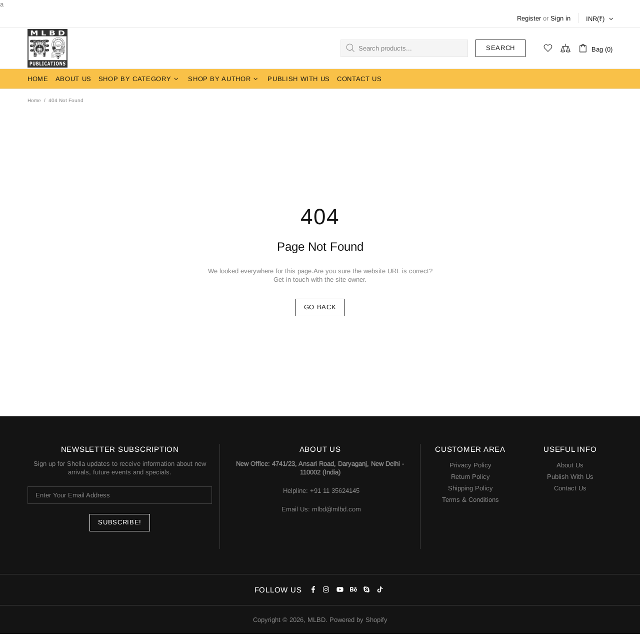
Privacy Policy (471, 465)
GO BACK (320, 307)
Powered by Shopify (359, 619)
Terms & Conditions (470, 499)
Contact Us (570, 488)
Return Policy (470, 476)
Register (529, 18)
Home (34, 100)
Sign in (560, 18)
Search (500, 48)
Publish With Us (570, 476)
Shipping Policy (470, 488)
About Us (570, 465)
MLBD (48, 48)
